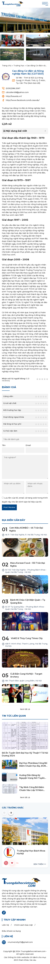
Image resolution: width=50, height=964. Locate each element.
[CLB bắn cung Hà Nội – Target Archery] (25, 693)
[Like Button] (12, 863)
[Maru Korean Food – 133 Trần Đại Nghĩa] (25, 584)
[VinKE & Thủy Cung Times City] (25, 658)
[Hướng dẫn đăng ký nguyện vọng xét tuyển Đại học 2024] (9, 777)
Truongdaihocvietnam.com (33, 951)
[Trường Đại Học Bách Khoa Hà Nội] (25, 831)
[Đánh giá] (6, 863)
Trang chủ (6, 65)
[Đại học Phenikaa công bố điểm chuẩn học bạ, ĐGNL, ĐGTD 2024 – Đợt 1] (9, 764)
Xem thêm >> (39, 864)
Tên (4, 445)
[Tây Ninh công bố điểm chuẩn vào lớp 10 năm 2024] (9, 789)
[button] (4, 812)
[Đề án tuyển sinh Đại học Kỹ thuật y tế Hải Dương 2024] (25, 736)
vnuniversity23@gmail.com (20, 942)
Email (28, 445)
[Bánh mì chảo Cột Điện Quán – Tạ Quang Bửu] (25, 621)
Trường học (18, 65)
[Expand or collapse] (45, 131)
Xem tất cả (25, 709)
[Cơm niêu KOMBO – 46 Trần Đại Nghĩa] (25, 547)
